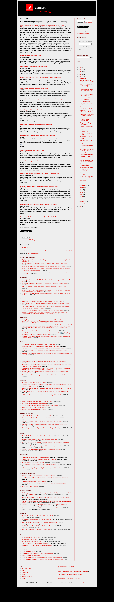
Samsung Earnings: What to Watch (31, 537)
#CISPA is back (62, 571)
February (82, 201)
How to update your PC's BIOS (30, 486)
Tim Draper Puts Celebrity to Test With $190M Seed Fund (37, 545)
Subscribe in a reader (83, 33)
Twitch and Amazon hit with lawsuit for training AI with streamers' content (41, 449)
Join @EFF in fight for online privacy (77, 571)
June (81, 192)
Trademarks (77, 578)
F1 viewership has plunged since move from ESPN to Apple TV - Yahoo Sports (42, 310)
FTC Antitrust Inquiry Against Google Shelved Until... (85, 119)
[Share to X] (26, 238)
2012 (80, 76)
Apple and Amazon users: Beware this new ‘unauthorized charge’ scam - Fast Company (45, 283)
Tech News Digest (26, 568)
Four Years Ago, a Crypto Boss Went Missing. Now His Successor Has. (40, 464)
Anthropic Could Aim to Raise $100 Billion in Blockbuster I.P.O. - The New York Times (44, 263)
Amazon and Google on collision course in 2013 (87, 81)
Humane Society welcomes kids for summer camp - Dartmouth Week (40, 331)
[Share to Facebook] (27, 238)
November (83, 180)
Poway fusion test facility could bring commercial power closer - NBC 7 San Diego (43, 266)
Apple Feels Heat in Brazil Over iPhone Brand (87, 114)
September (83, 185)
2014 (80, 72)
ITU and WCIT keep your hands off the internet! (86, 177)
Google (23, 27)
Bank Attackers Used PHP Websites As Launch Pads (87, 142)
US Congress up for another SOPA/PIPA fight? (85, 103)
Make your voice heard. (65, 568)
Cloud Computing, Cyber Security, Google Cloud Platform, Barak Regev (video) (43, 559)
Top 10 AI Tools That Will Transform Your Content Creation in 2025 (39, 522)
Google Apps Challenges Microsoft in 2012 (86, 95)
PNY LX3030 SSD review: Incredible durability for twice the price (39, 475)
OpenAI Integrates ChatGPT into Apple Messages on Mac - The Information (42, 301)
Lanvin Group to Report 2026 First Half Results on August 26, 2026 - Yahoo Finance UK (45, 391)
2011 (80, 206)
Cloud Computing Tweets (28, 551)
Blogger (85, 582)
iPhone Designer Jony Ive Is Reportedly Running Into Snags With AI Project (41, 428)
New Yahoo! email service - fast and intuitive (87, 150)
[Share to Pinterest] (29, 238)
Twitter (23, 574)
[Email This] (23, 238)
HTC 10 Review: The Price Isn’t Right (31, 541)
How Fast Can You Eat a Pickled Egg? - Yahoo (34, 382)
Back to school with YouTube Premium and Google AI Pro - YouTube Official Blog (43, 348)
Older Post (69, 250)
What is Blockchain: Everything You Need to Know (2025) (37, 519)
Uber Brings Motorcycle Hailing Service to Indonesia (35, 543)
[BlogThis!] (24, 238)
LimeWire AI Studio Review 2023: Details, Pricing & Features (38, 526)
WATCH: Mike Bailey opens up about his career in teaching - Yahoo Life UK (41, 395)
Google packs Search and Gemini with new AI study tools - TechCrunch (40, 346)
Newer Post (24, 250)
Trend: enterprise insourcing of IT (84, 164)
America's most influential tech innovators (86, 98)
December (83, 78)
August (82, 187)
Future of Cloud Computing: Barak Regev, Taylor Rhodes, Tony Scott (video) (42, 557)
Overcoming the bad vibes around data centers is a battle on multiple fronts (42, 508)
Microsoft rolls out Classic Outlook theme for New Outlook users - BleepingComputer (44, 361)
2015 (80, 69)
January (82, 203)
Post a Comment (26, 247)
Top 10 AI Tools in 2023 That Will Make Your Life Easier (36, 529)
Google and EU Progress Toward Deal (86, 123)
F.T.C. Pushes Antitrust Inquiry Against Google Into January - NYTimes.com (42, 25)
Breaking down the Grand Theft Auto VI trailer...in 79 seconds (38, 401)
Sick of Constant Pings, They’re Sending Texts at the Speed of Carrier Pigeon (42, 468)
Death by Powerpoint (27, 576)
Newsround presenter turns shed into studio (33, 407)
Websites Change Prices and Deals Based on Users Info (86, 90)
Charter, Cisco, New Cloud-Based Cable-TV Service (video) (37, 553)
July (81, 190)
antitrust (27, 240)
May (81, 194)
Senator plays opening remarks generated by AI (34, 403)
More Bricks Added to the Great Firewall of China (86, 111)
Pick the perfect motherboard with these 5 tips (34, 481)
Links (23, 570)
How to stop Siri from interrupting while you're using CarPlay (37, 435)
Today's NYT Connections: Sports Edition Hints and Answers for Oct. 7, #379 (42, 421)
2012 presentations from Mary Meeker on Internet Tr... (86, 169)
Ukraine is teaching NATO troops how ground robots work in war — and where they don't (45, 497)
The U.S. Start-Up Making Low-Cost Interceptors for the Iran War (39, 459)
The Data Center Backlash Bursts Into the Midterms (35, 457)
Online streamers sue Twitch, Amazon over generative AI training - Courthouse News (44, 286)
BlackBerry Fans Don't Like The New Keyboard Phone (86, 85)
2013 (80, 74)
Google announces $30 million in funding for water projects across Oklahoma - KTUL (44, 350)
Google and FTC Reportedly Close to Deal (86, 133)
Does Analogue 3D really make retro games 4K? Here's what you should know (42, 446)
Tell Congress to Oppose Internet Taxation (70, 574)
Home (46, 250)
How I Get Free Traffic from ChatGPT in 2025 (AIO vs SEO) (37, 515)
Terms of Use (69, 578)
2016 (80, 67)
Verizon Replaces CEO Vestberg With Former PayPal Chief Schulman (40, 417)
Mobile (23, 578)
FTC (30, 240)
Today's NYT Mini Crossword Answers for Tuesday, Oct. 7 (37, 415)
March (82, 199)
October (82, 183)
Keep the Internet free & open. (66, 566)
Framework (25, 572)
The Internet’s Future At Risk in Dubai (86, 157)
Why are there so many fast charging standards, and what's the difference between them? (45, 442)
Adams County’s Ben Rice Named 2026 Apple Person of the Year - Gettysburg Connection (45, 303)
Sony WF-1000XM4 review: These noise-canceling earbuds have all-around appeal (44, 483)
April (81, 196)
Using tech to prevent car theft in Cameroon (33, 409)
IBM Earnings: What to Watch (29, 539)
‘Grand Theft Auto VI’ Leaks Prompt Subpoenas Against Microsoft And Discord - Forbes (45, 375)
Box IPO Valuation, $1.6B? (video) (31, 555)
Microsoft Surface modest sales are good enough (86, 153)
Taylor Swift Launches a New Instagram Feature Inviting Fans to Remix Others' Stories (44, 424)
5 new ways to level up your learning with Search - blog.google (38, 344)
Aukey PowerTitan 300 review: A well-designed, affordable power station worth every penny (46, 477)
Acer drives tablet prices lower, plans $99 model (86, 107)
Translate (89, 22)
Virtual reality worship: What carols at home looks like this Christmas (40, 405)
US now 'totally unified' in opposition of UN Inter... (87, 161)
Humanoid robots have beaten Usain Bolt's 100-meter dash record (39, 439)
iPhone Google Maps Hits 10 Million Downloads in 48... (87, 128)
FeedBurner (89, 49)
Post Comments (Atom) (34, 253)
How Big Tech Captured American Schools (33, 462)
